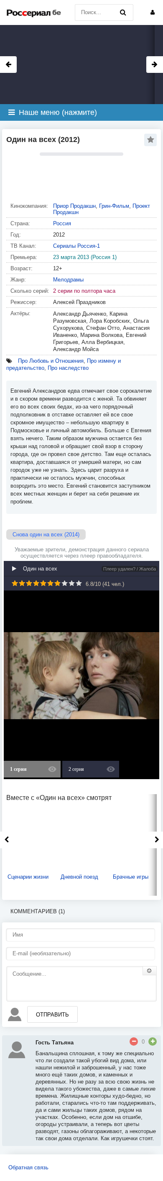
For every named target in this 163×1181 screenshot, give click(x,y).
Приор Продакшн (74, 206)
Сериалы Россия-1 (76, 246)
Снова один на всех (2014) (46, 534)
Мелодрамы (68, 280)
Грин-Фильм (114, 206)
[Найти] (123, 12)
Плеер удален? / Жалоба (129, 568)
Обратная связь (28, 1167)
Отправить (52, 1015)
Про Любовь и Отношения (51, 361)
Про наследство (68, 368)
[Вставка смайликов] (150, 970)
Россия (62, 223)
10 (78, 583)
